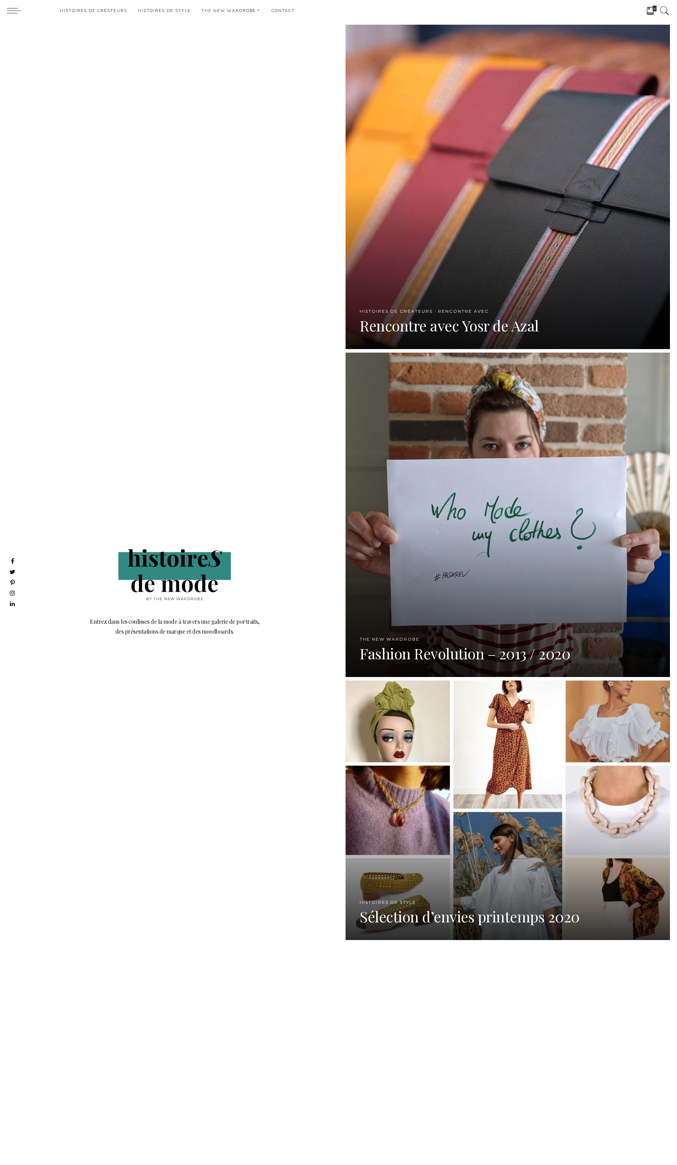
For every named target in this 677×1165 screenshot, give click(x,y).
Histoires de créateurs (396, 311)
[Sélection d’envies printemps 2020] (508, 809)
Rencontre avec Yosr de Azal (449, 325)
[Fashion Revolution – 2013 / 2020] (508, 514)
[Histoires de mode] (38, 10)
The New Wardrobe (390, 639)
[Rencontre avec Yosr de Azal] (508, 186)
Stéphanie (383, 343)
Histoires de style (388, 902)
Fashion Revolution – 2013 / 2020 (465, 653)
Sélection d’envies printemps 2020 (470, 916)
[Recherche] (664, 10)
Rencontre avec (463, 311)
